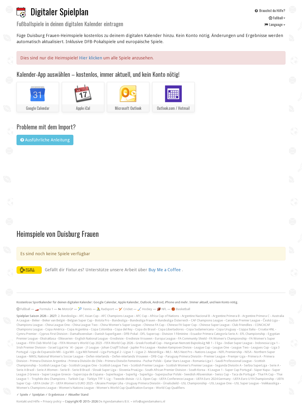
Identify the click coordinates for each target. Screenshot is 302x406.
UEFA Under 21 (43, 383)
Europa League (165, 338)
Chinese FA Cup (153, 325)
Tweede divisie (123, 379)
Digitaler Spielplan (59, 11)
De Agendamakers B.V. (114, 401)
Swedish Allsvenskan (198, 374)
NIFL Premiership (230, 352)
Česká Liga (270, 320)
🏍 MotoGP (65, 309)
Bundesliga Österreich (173, 320)
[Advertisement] (151, 184)
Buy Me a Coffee (165, 269)
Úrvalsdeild (171, 383)
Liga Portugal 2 (111, 352)
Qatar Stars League (177, 361)
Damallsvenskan (81, 334)
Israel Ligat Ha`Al (60, 347)
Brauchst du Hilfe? (272, 10)
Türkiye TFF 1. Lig (99, 379)
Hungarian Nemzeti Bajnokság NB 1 (188, 343)
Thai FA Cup (265, 374)
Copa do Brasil (145, 329)
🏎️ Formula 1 (44, 309)
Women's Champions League (36, 388)
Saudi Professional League (233, 361)
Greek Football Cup (149, 343)
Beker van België (53, 320)
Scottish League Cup (53, 365)
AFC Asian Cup (89, 316)
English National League (91, 338)
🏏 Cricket (126, 309)
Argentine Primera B (226, 316)
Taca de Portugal (243, 374)
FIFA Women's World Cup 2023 (81, 343)
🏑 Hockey (144, 309)
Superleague (114, 374)
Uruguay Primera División (143, 383)
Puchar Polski (152, 361)
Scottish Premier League (147, 365)
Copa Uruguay (226, 329)
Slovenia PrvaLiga (131, 370)
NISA (248, 352)
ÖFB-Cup (157, 356)
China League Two (85, 325)
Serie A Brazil (25, 370)
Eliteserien (66, 338)
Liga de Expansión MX (46, 352)
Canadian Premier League (243, 320)
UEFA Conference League (176, 379)
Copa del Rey (124, 329)
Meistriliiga (155, 352)
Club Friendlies (242, 325)
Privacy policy (52, 401)
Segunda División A (228, 365)
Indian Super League (238, 343)
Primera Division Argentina (48, 361)
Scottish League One (83, 365)
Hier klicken (91, 57)
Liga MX (68, 352)
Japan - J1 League (87, 347)
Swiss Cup (222, 374)
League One (221, 347)
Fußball (277, 17)
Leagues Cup (260, 347)
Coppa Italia (247, 329)
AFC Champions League (117, 316)
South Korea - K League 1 (205, 370)
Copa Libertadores (171, 329)
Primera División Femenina (123, 361)
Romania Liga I (203, 361)
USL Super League (246, 383)
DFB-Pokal (131, 334)
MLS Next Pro (183, 352)
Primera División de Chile (85, 361)
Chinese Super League (214, 325)
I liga (218, 343)
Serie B (65, 370)
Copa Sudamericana (200, 329)
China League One (57, 325)
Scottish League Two (114, 365)
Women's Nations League (76, 388)
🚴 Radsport (105, 309)
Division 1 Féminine (175, 334)
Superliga (146, 374)
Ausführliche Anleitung (47, 139)
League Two (240, 347)
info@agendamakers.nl (149, 401)
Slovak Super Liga (104, 370)
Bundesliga (119, 320)
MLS (169, 352)
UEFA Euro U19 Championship (253, 379)
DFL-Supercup (149, 334)
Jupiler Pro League (142, 347)
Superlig (131, 374)
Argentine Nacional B (196, 316)
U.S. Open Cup (147, 379)
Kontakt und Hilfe (28, 401)
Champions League (30, 325)
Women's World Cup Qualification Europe (124, 388)
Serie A (274, 365)
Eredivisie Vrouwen (139, 338)
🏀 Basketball (180, 309)
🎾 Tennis (85, 309)
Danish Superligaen (108, 334)
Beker (36, 320)
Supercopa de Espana (88, 374)
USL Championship (194, 383)
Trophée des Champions (48, 379)
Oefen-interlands (97, 356)
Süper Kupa (262, 370)
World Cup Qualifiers (170, 388)
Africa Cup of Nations (164, 316)
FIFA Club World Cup (43, 343)
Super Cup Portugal (238, 370)
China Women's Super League (120, 325)
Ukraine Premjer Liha (109, 383)
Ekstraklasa (48, 338)
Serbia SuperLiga (255, 365)
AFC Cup (141, 316)
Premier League (214, 356)
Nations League (205, 352)
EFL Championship (252, 334)
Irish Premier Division (31, 347)
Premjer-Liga (236, 356)
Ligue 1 (128, 352)
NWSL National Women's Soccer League (56, 356)
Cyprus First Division (53, 334)
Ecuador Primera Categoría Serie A (214, 334)
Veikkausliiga (270, 383)
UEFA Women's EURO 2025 (74, 383)
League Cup (202, 347)
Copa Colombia (101, 329)
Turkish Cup (76, 379)
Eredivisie (117, 338)
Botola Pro (102, 320)
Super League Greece (56, 374)
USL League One (221, 383)
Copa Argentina (77, 329)
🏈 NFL (162, 309)
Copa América (54, 329)
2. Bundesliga (67, 316)
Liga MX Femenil (87, 352)
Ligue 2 (141, 352)
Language (275, 24)
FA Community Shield (192, 338)
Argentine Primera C (255, 316)
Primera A (254, 356)
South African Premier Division (165, 370)
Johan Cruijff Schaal (114, 347)
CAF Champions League (207, 320)
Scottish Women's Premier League (189, 365)
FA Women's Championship (228, 338)
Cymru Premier (27, 334)
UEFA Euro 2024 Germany (213, 379)
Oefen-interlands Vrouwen (130, 356)
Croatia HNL (266, 329)
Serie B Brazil (81, 370)
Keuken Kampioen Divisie (175, 347)
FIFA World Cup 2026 (119, 343)
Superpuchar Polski (168, 374)
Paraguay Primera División (183, 356)
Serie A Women (47, 370)
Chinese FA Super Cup (182, 325)
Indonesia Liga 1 (266, 343)
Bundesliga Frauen (142, 320)
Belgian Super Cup (79, 320)
